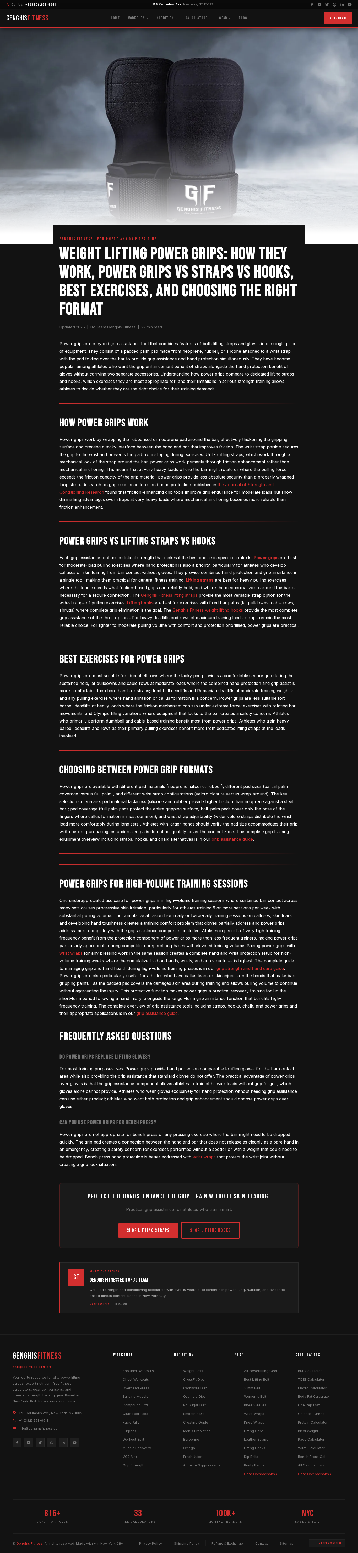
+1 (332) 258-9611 (40, 5)
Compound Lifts (136, 1405)
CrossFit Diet (193, 1379)
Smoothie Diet (194, 1414)
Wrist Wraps (254, 1414)
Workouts (136, 18)
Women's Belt (255, 1396)
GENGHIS (27, 18)
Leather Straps (256, 1439)
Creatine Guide (195, 1422)
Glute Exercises (135, 1414)
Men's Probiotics (196, 1431)
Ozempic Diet (194, 1396)
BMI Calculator (310, 1371)
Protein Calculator (313, 1422)
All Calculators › (311, 1465)
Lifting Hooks (254, 1448)
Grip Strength (133, 1465)
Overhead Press (136, 1388)
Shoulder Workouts (138, 1371)
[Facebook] (312, 5)
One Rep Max (309, 1405)
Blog (243, 18)
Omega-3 (191, 1448)
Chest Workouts (136, 1379)
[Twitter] (327, 5)
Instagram (121, 1304)
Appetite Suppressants (201, 1465)
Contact (261, 1543)
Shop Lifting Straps (148, 1230)
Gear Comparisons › (260, 1474)
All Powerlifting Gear (261, 1371)
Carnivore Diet (195, 1388)
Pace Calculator (311, 1439)
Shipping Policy (186, 1543)
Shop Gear (337, 18)
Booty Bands (254, 1465)
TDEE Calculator (311, 1379)
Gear (223, 18)
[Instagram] (319, 5)
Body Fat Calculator (314, 1396)
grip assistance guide (232, 839)
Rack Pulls (131, 1422)
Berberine (191, 1439)
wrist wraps (71, 953)
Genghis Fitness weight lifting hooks (207, 610)
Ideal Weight (308, 1431)
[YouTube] (350, 5)
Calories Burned (311, 1414)
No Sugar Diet (194, 1405)
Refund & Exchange (227, 1543)
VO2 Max (130, 1456)
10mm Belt (252, 1388)
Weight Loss (193, 1371)
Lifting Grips (254, 1431)
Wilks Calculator (311, 1448)
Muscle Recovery (137, 1448)
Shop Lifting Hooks (210, 1230)
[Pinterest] (335, 5)
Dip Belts (251, 1456)
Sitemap (287, 1543)
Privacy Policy (150, 1543)
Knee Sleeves (255, 1405)
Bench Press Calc (312, 1456)
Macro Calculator (312, 1388)
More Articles (100, 1304)
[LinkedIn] (342, 5)
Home (115, 18)
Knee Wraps (254, 1422)
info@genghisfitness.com (40, 1428)
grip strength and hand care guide (250, 968)
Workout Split (133, 1439)
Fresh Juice (192, 1456)
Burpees (129, 1431)
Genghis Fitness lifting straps (169, 595)
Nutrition (165, 18)
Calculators (196, 18)
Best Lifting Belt (256, 1379)
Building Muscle (135, 1396)
